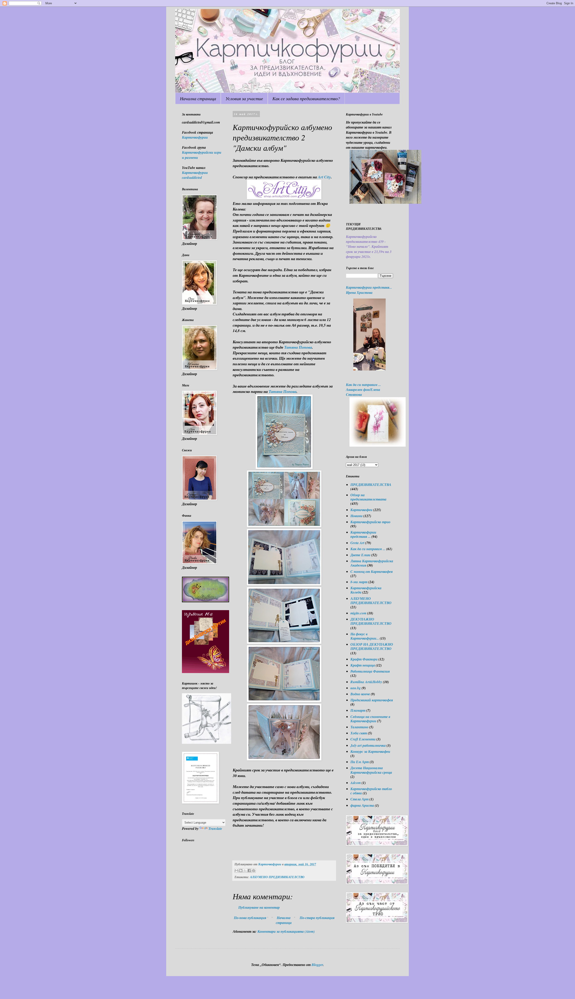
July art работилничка (368, 745)
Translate (215, 828)
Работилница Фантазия (370, 671)
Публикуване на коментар (259, 907)
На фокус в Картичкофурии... (364, 636)
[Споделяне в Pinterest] (253, 870)
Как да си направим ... (367, 548)
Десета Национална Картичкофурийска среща (371, 770)
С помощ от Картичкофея (371, 571)
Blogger (317, 964)
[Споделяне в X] (245, 870)
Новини (356, 515)
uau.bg (355, 687)
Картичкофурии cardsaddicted (195, 175)
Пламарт (357, 710)
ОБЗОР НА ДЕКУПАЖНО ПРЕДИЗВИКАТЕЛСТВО (371, 646)
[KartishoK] (206, 742)
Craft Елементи (363, 739)
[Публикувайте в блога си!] (241, 870)
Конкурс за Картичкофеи (370, 751)
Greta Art (357, 542)
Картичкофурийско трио (370, 521)
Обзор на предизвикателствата (368, 497)
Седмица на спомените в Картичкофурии (370, 718)
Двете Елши (360, 554)
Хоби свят (358, 733)
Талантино (359, 726)
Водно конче (360, 693)
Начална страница (198, 98)
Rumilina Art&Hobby (366, 681)
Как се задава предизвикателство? (306, 98)
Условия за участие (244, 98)
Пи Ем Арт (359, 761)
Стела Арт (359, 799)
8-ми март (358, 581)
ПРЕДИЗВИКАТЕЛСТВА (370, 484)
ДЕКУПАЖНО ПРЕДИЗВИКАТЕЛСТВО (370, 621)
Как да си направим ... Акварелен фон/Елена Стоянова (363, 389)
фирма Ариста (362, 805)
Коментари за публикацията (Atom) (286, 931)
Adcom (355, 782)
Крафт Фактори (364, 659)
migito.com (358, 613)
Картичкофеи (361, 509)
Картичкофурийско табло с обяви (371, 790)
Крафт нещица (362, 665)
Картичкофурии (195, 137)
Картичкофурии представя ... (363, 534)
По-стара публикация (317, 917)
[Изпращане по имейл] (236, 870)
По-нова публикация (250, 917)
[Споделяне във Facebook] (249, 870)
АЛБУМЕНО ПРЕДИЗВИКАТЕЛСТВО (277, 877)
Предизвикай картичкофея (371, 700)
